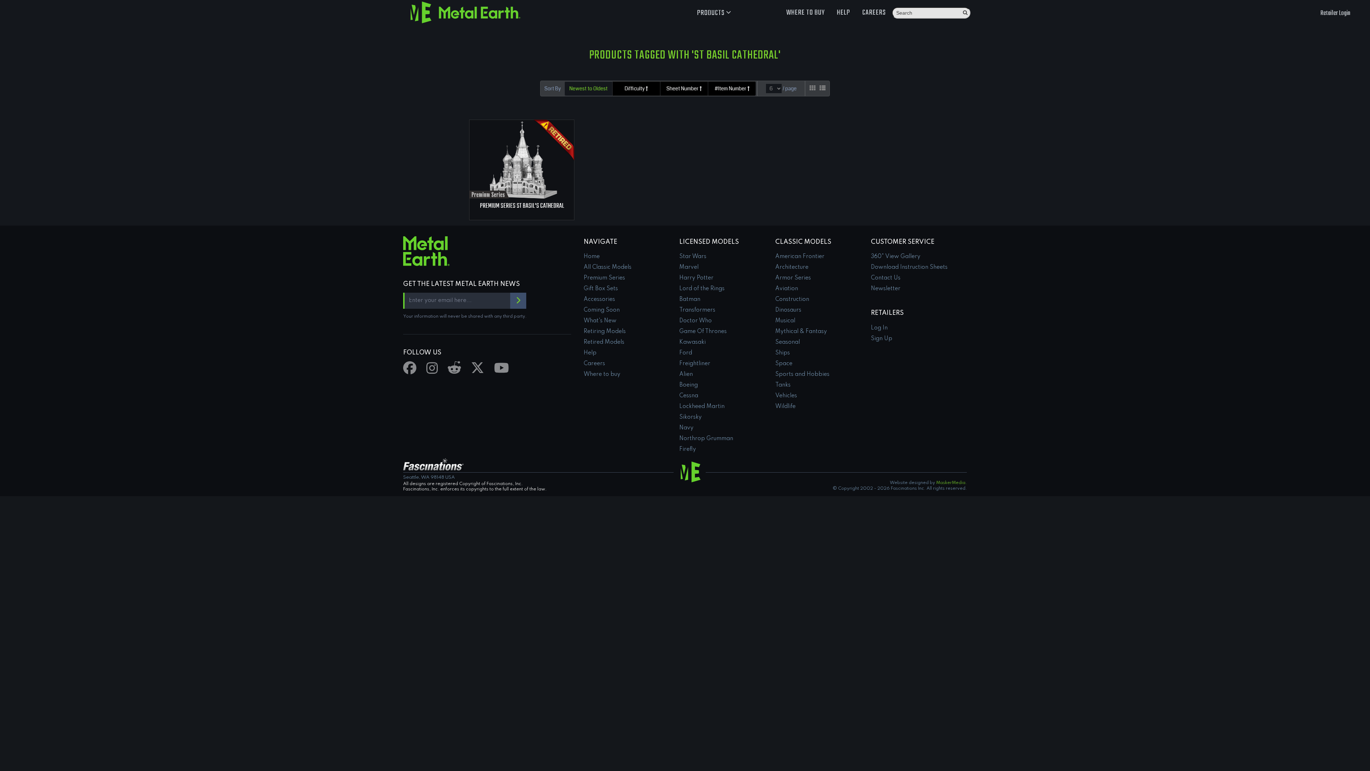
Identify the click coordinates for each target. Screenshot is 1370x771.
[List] (823, 88)
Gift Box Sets (601, 289)
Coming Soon (602, 310)
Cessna (688, 396)
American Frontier (799, 256)
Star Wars (692, 256)
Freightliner (694, 364)
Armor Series (793, 278)
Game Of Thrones (703, 331)
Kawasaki (692, 342)
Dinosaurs (788, 310)
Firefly (687, 449)
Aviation (786, 289)
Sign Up (881, 339)
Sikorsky (690, 417)
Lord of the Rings (702, 289)
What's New (600, 321)
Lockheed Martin (702, 406)
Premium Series (604, 278)
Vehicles (786, 396)
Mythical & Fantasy (801, 331)
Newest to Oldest (588, 88)
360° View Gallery (895, 256)
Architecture (791, 267)
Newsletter (885, 289)
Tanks (783, 385)
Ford (685, 353)
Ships (782, 353)
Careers (874, 12)
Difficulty (635, 88)
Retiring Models (605, 331)
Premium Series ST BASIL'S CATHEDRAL (522, 206)
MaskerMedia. (951, 483)
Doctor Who (695, 321)
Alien (686, 374)
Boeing (688, 385)
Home (592, 256)
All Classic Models (607, 267)
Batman (689, 299)
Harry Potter (696, 278)
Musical (785, 321)
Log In (879, 328)
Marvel (689, 267)
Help (843, 12)
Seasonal (787, 342)
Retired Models (604, 342)
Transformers (697, 310)
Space (783, 364)
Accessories (599, 299)
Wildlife (785, 406)
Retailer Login (1335, 13)
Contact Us (885, 278)
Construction (792, 299)
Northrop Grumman (706, 439)
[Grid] (813, 88)
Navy (686, 428)
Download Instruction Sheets (909, 267)
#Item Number (731, 88)
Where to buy (805, 12)
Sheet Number (683, 88)
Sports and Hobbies (802, 374)
